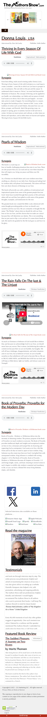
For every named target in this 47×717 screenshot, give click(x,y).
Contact (7, 710)
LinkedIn (19, 267)
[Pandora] (9, 524)
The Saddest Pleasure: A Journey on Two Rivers (17, 641)
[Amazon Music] (13, 519)
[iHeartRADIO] (36, 522)
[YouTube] (37, 524)
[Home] (23, 5)
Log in (7, 713)
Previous (4, 599)
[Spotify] (26, 522)
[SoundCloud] (13, 522)
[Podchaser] (23, 524)
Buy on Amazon (19, 389)
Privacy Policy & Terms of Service (13, 690)
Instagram (19, 262)
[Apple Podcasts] (35, 519)
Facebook (19, 258)
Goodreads (19, 128)
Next (43, 599)
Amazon (19, 123)
